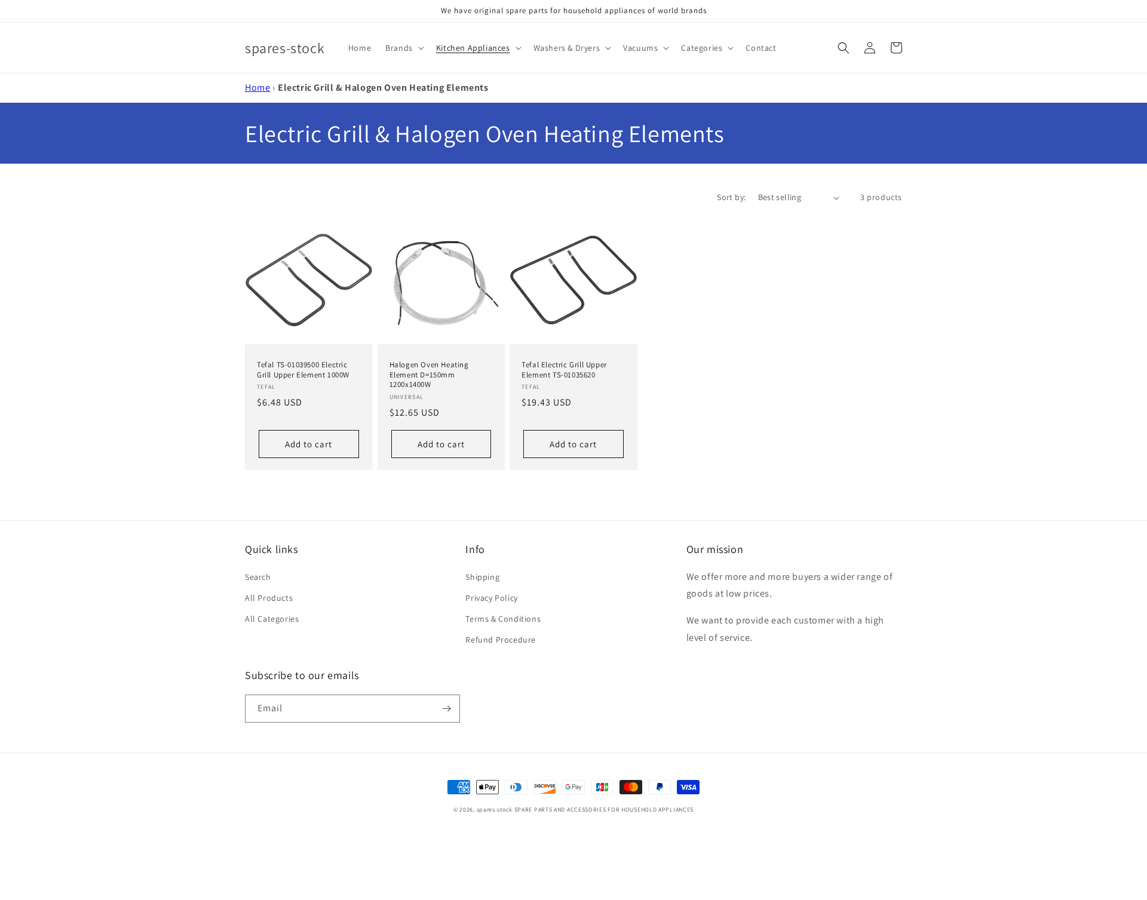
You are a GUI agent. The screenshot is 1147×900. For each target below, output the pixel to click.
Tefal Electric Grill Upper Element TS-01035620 (564, 370)
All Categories (272, 618)
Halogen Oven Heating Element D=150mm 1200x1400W (429, 375)
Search (258, 577)
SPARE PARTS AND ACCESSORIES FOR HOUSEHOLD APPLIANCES (604, 809)
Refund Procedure (500, 639)
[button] (403, 47)
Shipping (482, 577)
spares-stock (495, 809)
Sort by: (731, 197)
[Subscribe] (446, 709)
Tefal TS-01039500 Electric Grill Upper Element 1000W (303, 370)
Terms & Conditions (503, 618)
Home (257, 87)
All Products (269, 597)
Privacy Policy (491, 597)
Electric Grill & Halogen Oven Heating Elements (383, 87)
